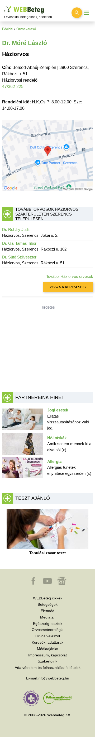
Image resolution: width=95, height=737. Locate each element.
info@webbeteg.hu (53, 678)
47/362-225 (12, 86)
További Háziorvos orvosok (69, 276)
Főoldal (7, 29)
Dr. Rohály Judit (16, 229)
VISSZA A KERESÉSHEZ (68, 287)
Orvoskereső (26, 29)
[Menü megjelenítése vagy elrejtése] (86, 13)
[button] (34, 583)
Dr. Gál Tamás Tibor (19, 243)
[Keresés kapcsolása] (77, 12)
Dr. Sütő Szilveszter (19, 257)
